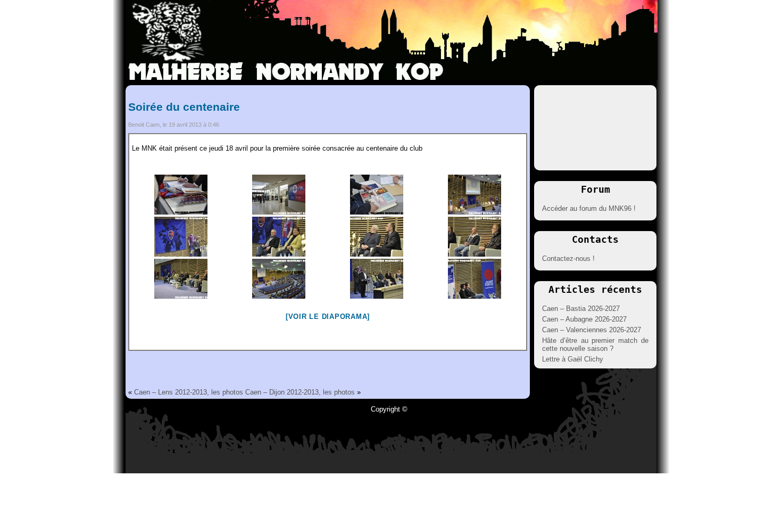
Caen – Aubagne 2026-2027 (584, 319)
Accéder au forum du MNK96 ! (589, 208)
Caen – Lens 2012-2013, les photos (188, 392)
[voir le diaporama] (328, 317)
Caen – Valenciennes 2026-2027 (591, 330)
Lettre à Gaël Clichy (572, 359)
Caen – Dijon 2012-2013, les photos (300, 392)
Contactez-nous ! (568, 258)
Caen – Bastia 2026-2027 (581, 309)
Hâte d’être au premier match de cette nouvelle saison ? (595, 344)
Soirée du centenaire (184, 107)
